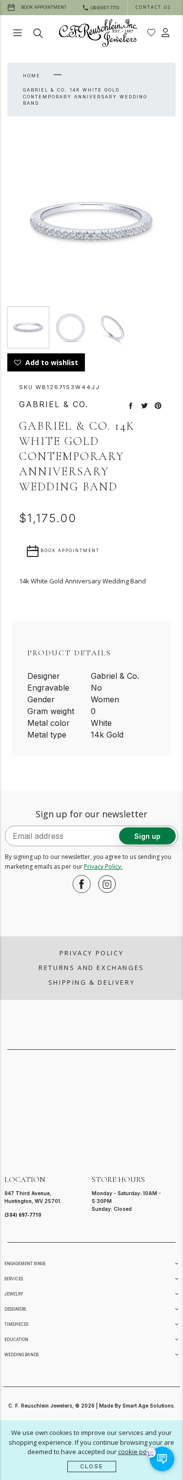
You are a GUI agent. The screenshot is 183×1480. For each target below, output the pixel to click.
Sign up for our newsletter (91, 814)
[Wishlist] (151, 33)
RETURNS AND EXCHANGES (91, 967)
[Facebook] (79, 884)
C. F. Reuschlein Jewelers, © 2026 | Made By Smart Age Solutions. (91, 1406)
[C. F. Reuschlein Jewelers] (98, 33)
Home (31, 75)
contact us (153, 7)
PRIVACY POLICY (91, 952)
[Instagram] (104, 884)
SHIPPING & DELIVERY (91, 982)
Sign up (147, 836)
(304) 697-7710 (22, 1214)
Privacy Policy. (103, 866)
